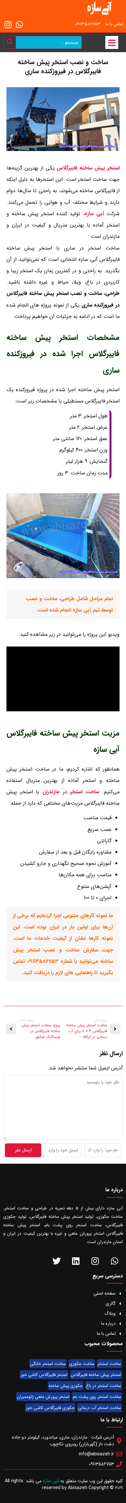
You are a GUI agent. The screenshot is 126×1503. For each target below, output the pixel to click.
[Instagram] (8, 24)
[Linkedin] (76, 1261)
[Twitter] (56, 1261)
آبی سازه (94, 214)
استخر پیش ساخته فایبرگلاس (88, 168)
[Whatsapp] (19, 24)
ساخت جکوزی (81, 1363)
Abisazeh (77, 1487)
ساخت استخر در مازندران (70, 792)
